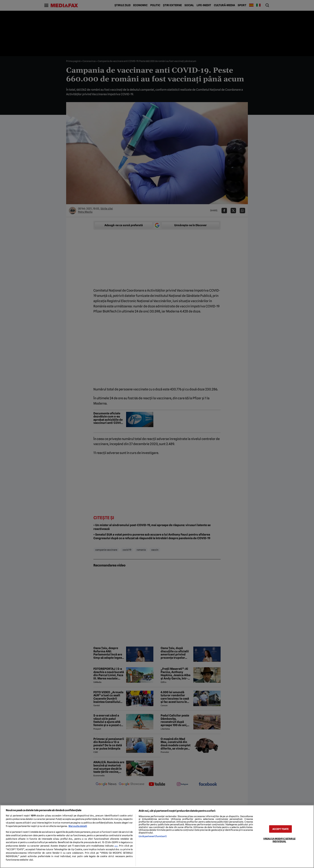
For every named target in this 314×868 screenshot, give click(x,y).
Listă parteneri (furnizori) (152, 836)
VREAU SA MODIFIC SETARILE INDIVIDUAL (279, 840)
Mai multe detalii (78, 826)
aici (116, 846)
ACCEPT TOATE (280, 828)
